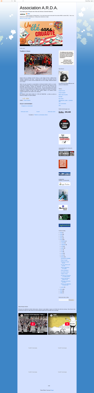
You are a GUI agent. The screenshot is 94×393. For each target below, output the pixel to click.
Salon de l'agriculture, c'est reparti (65, 268)
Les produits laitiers (65, 272)
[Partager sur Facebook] (27, 98)
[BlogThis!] (24, 98)
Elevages (60, 96)
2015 (61, 234)
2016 (61, 232)
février (62, 256)
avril (62, 253)
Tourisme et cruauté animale (65, 262)
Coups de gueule (27, 100)
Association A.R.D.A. (39, 7)
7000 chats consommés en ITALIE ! (65, 282)
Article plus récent (24, 111)
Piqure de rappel (64, 260)
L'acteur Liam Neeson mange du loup (65, 279)
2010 (61, 291)
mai (62, 251)
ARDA (28, 13)
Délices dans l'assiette (63, 94)
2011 (61, 289)
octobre (62, 242)
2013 (61, 237)
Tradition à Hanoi (64, 273)
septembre (63, 244)
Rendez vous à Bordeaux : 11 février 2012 (66, 284)
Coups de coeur (62, 90)
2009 (61, 292)
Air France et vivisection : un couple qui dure (66, 276)
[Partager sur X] (25, 98)
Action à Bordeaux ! (65, 270)
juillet (62, 248)
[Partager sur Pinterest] (28, 98)
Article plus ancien (51, 111)
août (62, 246)
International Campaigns (66, 258)
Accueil (38, 111)
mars (62, 255)
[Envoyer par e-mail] (23, 98)
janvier (62, 287)
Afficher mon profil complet (25, 18)
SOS (60, 105)
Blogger (52, 390)
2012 (61, 239)
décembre (63, 241)
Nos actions (61, 98)
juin (62, 249)
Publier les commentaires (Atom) (40, 114)
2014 (61, 236)
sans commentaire (62, 103)
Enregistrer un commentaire (27, 105)
